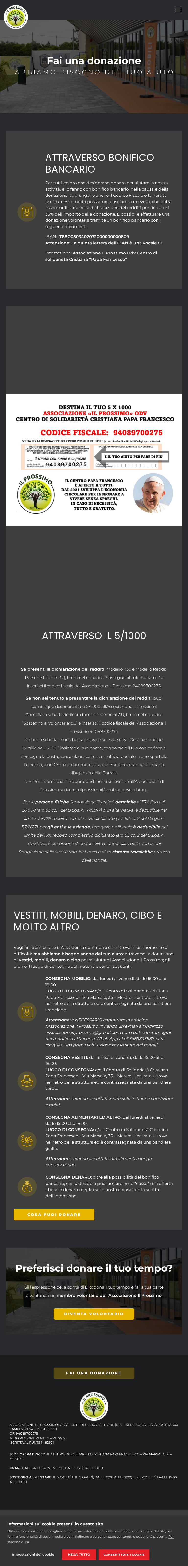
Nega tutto (79, 1554)
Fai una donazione (94, 1373)
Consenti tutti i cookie (124, 1554)
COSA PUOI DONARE (54, 1214)
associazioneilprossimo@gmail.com (83, 1032)
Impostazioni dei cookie (33, 1554)
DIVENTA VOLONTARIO (94, 1314)
